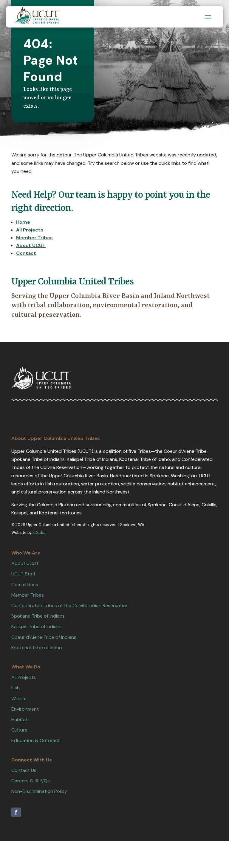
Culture (19, 730)
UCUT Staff (23, 574)
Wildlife (19, 698)
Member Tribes (27, 595)
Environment (25, 709)
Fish (15, 688)
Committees (24, 584)
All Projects (23, 677)
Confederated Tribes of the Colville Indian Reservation (70, 605)
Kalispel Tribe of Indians (36, 626)
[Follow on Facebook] (16, 812)
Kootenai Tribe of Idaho (36, 648)
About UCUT (25, 563)
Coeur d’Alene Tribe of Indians (43, 637)
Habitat (19, 719)
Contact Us (23, 770)
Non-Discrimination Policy (39, 791)
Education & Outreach (36, 740)
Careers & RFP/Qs (30, 781)
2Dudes (40, 532)
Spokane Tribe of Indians (38, 616)
